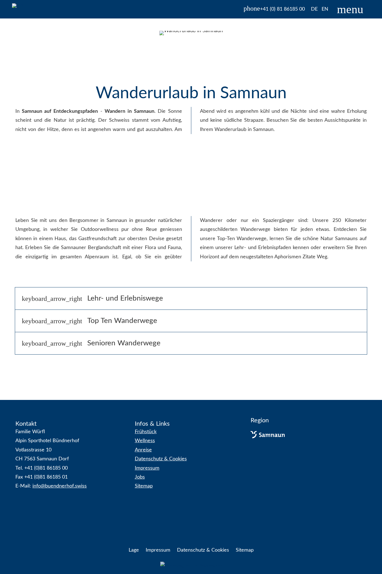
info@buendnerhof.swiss (59, 486)
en (325, 9)
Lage (134, 550)
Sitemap (144, 486)
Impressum (147, 468)
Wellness (145, 440)
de (314, 9)
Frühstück (146, 431)
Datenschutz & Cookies (161, 458)
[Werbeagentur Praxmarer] (191, 566)
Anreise (143, 450)
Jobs (140, 477)
